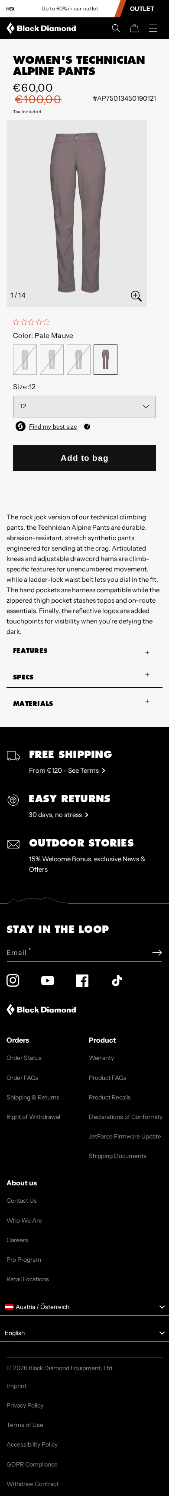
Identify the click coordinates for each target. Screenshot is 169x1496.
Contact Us (21, 1200)
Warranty (101, 1058)
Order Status (24, 1058)
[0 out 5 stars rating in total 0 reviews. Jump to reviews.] (33, 322)
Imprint (16, 1386)
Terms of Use (24, 1425)
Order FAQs (22, 1078)
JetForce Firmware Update (125, 1136)
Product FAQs (108, 1078)
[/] (42, 28)
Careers (17, 1240)
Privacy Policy (24, 1405)
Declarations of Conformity (125, 1117)
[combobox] (84, 1307)
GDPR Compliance (32, 1464)
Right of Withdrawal (33, 1117)
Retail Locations (27, 1279)
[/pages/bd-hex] (10, 9)
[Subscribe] (157, 953)
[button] (116, 28)
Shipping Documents (117, 1156)
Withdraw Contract (32, 1484)
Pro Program (23, 1259)
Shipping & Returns (32, 1097)
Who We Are (24, 1220)
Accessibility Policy (32, 1444)
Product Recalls (110, 1097)
